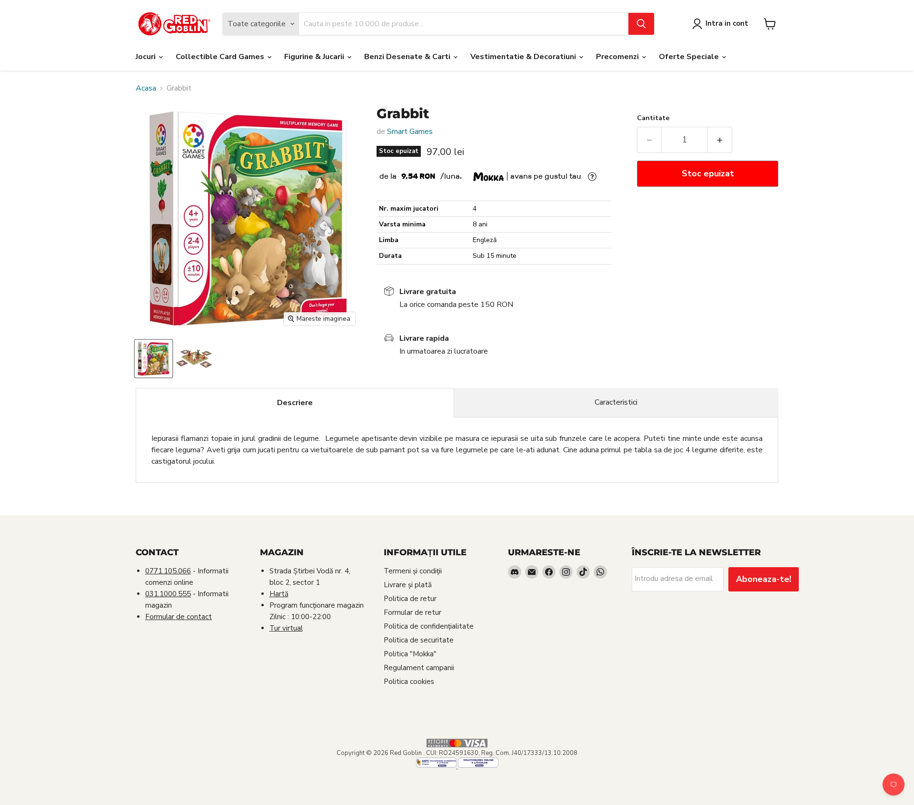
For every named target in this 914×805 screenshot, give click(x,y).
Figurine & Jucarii (315, 56)
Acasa (146, 88)
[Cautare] (641, 24)
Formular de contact (178, 617)
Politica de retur (410, 598)
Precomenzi (618, 56)
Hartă (278, 594)
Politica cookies (409, 681)
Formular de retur (412, 612)
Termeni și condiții (413, 571)
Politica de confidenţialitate (429, 626)
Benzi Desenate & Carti (408, 56)
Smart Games (410, 131)
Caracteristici (616, 402)
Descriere (295, 402)
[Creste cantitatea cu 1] (720, 140)
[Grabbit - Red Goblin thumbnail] (153, 358)
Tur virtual (286, 628)
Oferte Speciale (690, 56)
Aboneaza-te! (763, 579)
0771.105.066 (168, 571)
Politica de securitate (419, 640)
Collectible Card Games (221, 56)
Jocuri (147, 56)
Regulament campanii (419, 668)
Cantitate (653, 118)
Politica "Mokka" (410, 654)
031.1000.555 (168, 594)
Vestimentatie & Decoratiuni (524, 56)
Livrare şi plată (408, 585)
